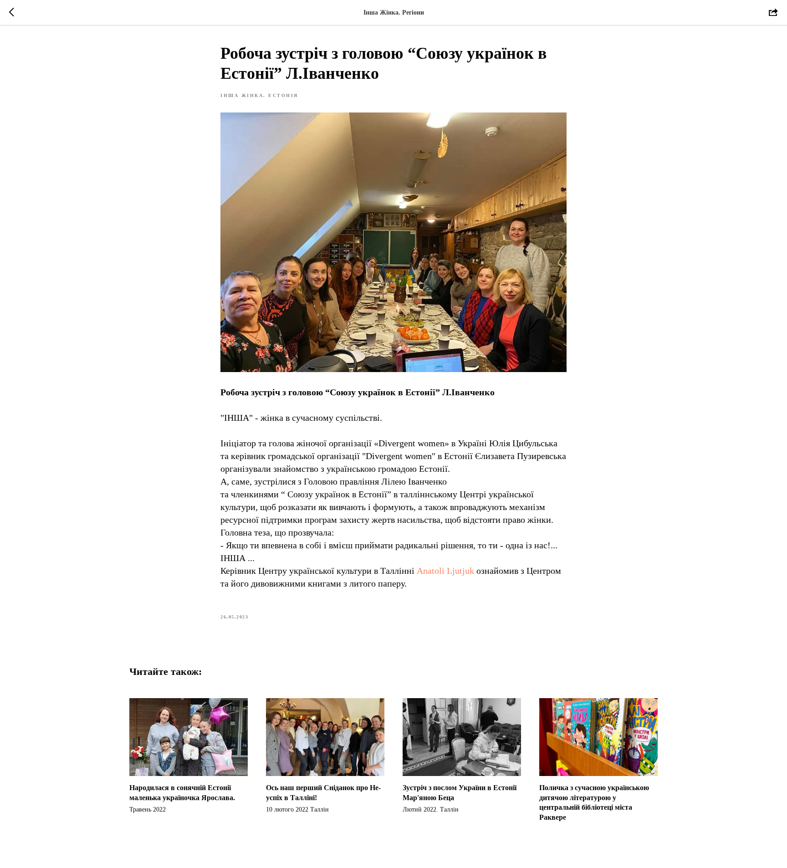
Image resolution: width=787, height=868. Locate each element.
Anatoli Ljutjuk (445, 571)
